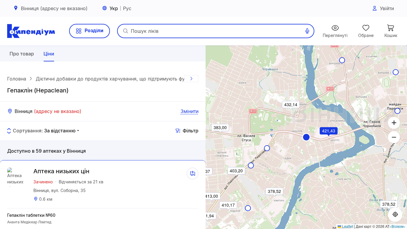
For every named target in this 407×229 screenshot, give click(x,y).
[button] (306, 137)
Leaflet (347, 226)
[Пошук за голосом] (307, 31)
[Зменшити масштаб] (394, 137)
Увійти (387, 8)
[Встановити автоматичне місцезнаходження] (395, 215)
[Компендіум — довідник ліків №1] (31, 31)
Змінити (189, 111)
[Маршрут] (192, 174)
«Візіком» (397, 226)
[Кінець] (191, 78)
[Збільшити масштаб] (394, 123)
